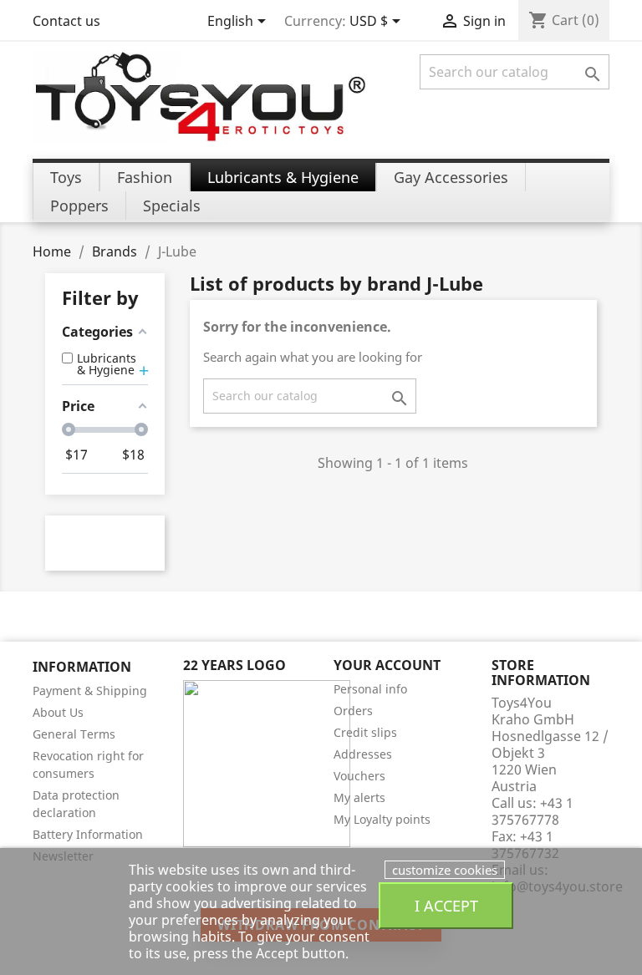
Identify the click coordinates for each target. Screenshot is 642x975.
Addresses (363, 754)
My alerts (359, 797)
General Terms (74, 734)
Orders (353, 711)
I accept (446, 905)
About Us (58, 712)
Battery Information (88, 834)
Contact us (66, 21)
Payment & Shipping (90, 690)
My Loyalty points (382, 819)
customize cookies (444, 869)
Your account (387, 665)
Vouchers (359, 776)
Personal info (370, 689)
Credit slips (365, 732)
